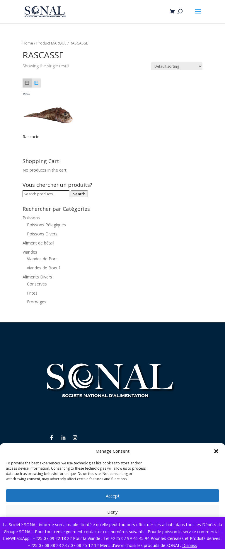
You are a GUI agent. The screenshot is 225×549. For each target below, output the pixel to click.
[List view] (36, 83)
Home (28, 43)
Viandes (30, 252)
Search (79, 193)
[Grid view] (27, 83)
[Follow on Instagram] (75, 437)
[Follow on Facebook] (51, 437)
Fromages (36, 302)
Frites (32, 293)
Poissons (31, 217)
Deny (112, 512)
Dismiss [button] (189, 545)
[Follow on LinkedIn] (63, 437)
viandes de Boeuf (43, 268)
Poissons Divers (42, 234)
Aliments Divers (37, 277)
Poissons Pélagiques (46, 225)
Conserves (37, 284)
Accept (113, 496)
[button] (216, 451)
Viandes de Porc (42, 258)
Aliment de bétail (38, 243)
